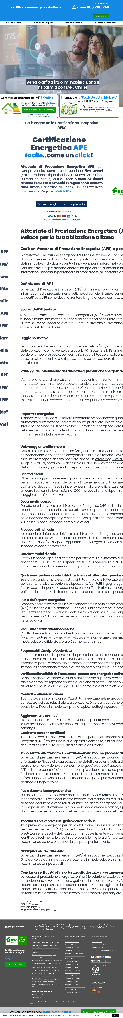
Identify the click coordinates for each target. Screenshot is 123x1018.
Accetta (116, 1015)
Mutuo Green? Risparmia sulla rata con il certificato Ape (46, 964)
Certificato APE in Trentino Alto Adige (75, 987)
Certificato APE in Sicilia (71, 981)
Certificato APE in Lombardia (72, 970)
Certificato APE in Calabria (72, 947)
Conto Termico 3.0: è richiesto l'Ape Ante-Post (44, 967)
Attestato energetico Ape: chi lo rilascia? (43, 976)
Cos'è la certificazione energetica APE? (31, 902)
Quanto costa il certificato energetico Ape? (43, 973)
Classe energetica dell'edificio (100, 945)
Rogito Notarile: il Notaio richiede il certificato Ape (45, 942)
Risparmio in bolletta (97, 947)
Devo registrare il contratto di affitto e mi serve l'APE (35, 909)
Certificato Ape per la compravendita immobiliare (45, 945)
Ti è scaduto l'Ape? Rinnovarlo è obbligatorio (44, 955)
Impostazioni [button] (98, 1015)
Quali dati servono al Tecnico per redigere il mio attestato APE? (38, 911)
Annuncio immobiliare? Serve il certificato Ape (44, 958)
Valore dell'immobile (97, 942)
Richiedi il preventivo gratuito (42, 992)
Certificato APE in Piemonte (72, 973)
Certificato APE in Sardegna (72, 978)
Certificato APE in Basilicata (72, 945)
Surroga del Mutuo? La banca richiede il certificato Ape (47, 960)
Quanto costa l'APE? (26, 903)
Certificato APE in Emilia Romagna (74, 953)
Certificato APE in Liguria (71, 967)
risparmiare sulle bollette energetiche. (48, 434)
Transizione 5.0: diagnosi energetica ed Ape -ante (45, 970)
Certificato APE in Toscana (72, 984)
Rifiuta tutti (107, 1015)
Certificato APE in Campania (72, 950)
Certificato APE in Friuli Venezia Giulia (75, 956)
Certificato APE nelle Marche (72, 959)
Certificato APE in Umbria (72, 990)
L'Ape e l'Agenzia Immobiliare (28, 906)
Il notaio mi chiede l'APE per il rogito (30, 908)
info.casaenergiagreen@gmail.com (81, 928)
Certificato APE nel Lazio (71, 964)
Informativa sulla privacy (72, 1015)
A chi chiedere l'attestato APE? (29, 905)
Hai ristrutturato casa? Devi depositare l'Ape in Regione (44, 951)
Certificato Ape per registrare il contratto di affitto (45, 948)
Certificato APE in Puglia (71, 976)
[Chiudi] (121, 1015)
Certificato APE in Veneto (72, 992)
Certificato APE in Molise (71, 961)
